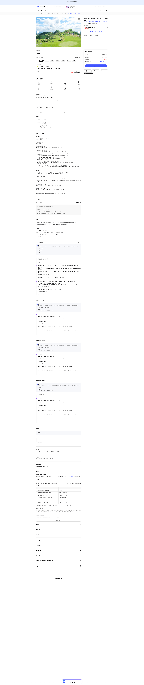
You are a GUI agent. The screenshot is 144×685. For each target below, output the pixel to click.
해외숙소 (42, 13)
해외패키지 (48, 13)
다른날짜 (78, 57)
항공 (38, 13)
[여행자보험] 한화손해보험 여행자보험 (44, 560)
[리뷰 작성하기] (80, 566)
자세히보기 (40, 236)
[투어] (42, 10)
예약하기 (96, 66)
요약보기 (78, 242)
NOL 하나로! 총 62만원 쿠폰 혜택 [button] (54, 6)
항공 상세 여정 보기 (58, 100)
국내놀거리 (64, 13)
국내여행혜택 (77, 13)
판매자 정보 (38, 550)
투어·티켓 (53, 13)
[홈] (38, 10)
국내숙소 (58, 13)
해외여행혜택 (70, 13)
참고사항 (38, 555)
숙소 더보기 (40, 250)
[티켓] (46, 10)
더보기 (39, 262)
